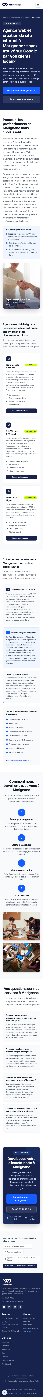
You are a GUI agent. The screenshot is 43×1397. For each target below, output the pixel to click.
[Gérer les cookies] (4, 1392)
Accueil (5, 18)
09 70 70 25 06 (23, 1209)
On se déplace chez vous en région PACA (23, 1381)
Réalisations (6, 1349)
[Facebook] (4, 1307)
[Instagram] (9, 1307)
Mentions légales (8, 1360)
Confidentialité (7, 1364)
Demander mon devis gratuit (20, 1199)
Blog (3, 1353)
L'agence (5, 1342)
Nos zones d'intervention (20, 18)
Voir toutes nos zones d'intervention (19, 1266)
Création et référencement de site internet (10, 1324)
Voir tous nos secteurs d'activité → (17, 760)
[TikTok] (20, 1307)
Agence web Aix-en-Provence (18, 1246)
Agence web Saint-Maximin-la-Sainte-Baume (22, 1259)
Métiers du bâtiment (30, 1328)
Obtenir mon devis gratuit (20, 90)
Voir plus (26, 1332)
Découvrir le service (20, 411)
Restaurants (27, 1325)
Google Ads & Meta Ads (10, 1331)
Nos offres (6, 1346)
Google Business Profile (10, 1318)
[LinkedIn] (15, 1307)
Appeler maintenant (23, 99)
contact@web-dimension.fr (15, 1301)
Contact (5, 1357)
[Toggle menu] (38, 4)
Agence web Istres (14, 1252)
